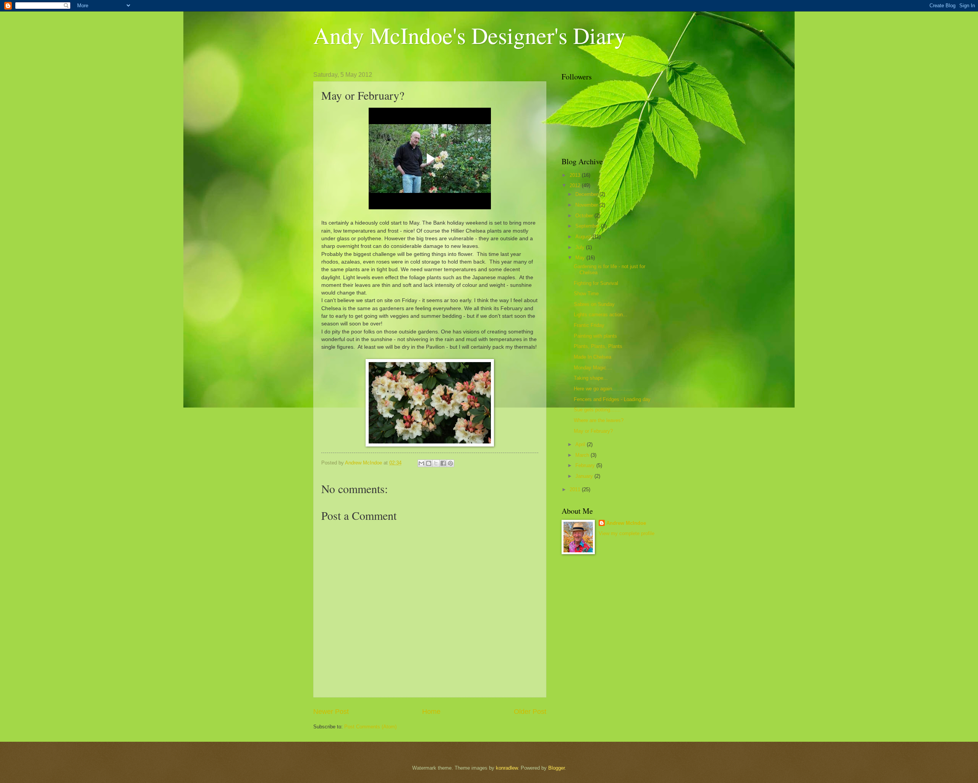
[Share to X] (436, 463)
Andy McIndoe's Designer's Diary (469, 35)
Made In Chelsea (592, 357)
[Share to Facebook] (443, 463)
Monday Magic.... (593, 367)
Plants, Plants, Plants (598, 346)
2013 (576, 175)
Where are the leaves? (598, 420)
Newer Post (331, 711)
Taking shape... (591, 378)
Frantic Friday (589, 325)
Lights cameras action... (600, 314)
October (584, 215)
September (588, 226)
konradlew (507, 768)
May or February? (593, 431)
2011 (576, 489)
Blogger (556, 768)
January (584, 476)
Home (431, 711)
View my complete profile (626, 533)
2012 (576, 185)
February (585, 465)
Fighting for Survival (596, 283)
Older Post (530, 711)
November (587, 205)
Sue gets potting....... (597, 410)
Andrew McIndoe (626, 523)
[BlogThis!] (428, 463)
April (581, 444)
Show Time (586, 293)
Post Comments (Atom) (370, 727)
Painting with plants (595, 336)
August (584, 236)
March (583, 455)
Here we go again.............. (603, 389)
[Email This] (421, 463)
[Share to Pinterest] (450, 463)
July (580, 247)
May (580, 257)
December (587, 194)
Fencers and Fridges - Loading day (612, 399)
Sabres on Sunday (594, 304)
